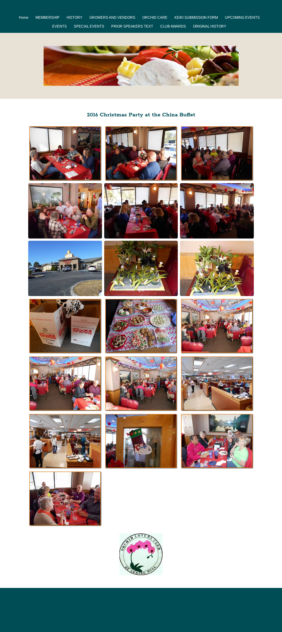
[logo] (141, 7)
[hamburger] (8, 7)
